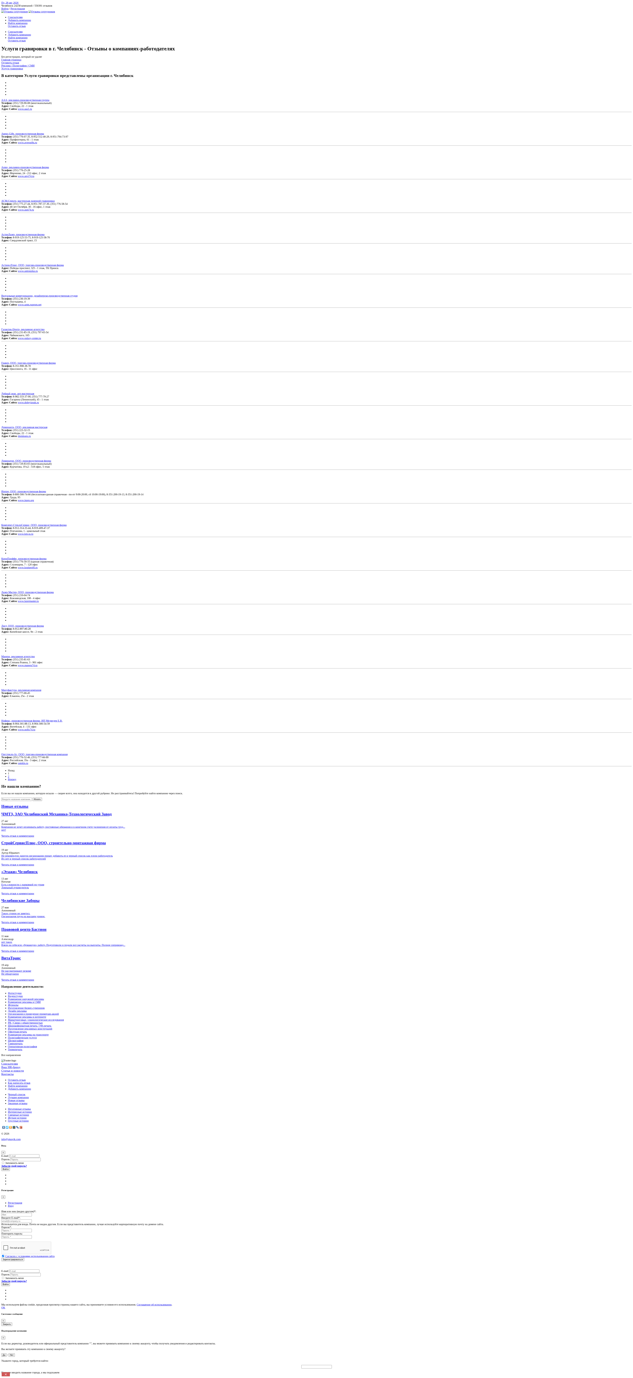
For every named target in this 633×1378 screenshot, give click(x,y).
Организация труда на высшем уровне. (23, 916)
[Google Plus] (21, 1127)
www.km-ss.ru (25, 534)
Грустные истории (18, 1120)
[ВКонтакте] (3, 1127)
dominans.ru (24, 436)
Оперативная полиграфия (22, 1046)
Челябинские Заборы (20, 900)
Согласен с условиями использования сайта (30, 1256)
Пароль (5, 1159)
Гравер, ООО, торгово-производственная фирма (28, 363)
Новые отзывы (16, 1100)
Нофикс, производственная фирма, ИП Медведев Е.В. (31, 720)
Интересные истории (20, 1112)
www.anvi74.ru (26, 176)
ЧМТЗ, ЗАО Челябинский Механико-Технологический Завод (56, 814)
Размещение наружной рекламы (26, 999)
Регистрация (18, 8)
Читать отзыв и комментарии (17, 835)
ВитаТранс (11, 958)
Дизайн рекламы (17, 1011)
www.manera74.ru (27, 665)
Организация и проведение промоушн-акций (33, 1013)
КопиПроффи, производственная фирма (23, 558)
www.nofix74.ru (26, 729)
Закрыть (7, 1324)
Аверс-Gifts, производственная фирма (22, 133)
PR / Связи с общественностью (25, 1022)
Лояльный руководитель (15, 887)
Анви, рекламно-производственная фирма (25, 167)
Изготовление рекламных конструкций (30, 1028)
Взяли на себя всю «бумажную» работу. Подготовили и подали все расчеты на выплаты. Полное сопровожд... (63, 945)
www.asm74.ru (26, 209)
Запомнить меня (14, 1163)
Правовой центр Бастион (23, 929)
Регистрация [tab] (15, 1202)
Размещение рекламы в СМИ (24, 1002)
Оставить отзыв (17, 26)
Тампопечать (15, 1043)
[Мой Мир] (14, 1127)
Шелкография (15, 1040)
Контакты (7, 1074)
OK (3, 1307)
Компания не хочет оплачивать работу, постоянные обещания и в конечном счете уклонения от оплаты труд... (63, 827)
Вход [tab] (11, 1205)
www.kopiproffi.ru (28, 567)
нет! (3, 830)
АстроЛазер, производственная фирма (23, 234)
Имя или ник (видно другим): (18, 1211)
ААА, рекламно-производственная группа (25, 100)
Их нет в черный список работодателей (23, 858)
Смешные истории (18, 1114)
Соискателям (15, 17)
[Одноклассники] (10, 1127)
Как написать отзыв (19, 1083)
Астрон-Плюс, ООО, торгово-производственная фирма (32, 265)
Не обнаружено (10, 973)
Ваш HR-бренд (10, 1067)
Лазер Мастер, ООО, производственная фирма (27, 592)
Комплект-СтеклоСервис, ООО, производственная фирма (34, 525)
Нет (12, 1355)
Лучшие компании (18, 1097)
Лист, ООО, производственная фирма (22, 625)
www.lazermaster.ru (28, 601)
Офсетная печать (17, 1031)
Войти (5, 8)
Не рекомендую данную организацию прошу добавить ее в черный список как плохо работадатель (57, 855)
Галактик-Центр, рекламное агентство (23, 329)
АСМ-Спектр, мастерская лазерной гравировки (28, 200)
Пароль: (6, 1227)
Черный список (16, 1094)
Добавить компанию (19, 20)
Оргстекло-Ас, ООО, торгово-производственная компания (34, 754)
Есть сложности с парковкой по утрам (22, 884)
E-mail (4, 1155)
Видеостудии (15, 996)
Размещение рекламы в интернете (27, 1016)
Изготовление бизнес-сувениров (26, 1008)
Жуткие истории (17, 1117)
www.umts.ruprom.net (29, 304)
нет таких (6, 942)
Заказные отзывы (17, 1103)
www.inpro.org (26, 500)
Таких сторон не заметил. (15, 913)
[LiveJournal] (17, 1127)
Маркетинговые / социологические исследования (36, 1019)
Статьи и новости (12, 1070)
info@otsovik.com (11, 1139)
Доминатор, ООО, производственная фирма (26, 460)
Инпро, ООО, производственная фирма (23, 491)
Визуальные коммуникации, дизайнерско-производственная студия (39, 295)
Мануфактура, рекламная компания (21, 690)
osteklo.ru (23, 763)
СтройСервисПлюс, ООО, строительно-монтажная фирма (53, 843)
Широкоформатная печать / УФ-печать (29, 1025)
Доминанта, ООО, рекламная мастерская (24, 427)
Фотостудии (15, 993)
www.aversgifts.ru (27, 142)
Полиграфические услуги (22, 1037)
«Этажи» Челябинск (19, 872)
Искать (37, 799)
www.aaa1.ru (25, 109)
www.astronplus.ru (28, 271)
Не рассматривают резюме (16, 971)
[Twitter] (7, 1127)
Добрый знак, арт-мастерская (17, 393)
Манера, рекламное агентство (18, 656)
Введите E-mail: (10, 1217)
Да (4, 1355)
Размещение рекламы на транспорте (28, 1034)
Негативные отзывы (19, 1109)
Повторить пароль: (12, 1233)
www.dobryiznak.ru (28, 402)
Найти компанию (18, 23)
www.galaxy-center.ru (29, 338)
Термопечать (15, 1049)
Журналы (13, 1005)
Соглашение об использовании (154, 1304)
